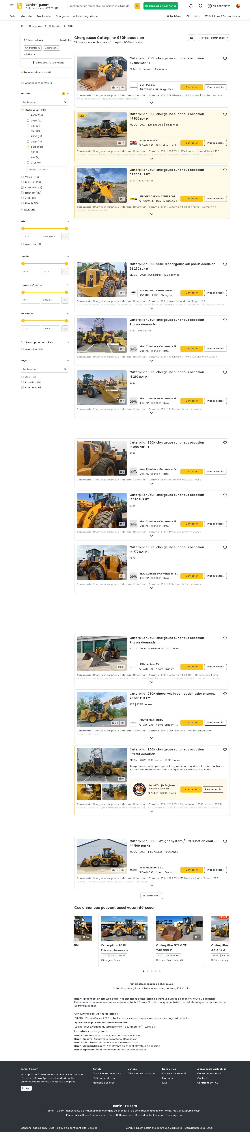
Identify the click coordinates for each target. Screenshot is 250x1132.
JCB (178, 988)
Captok (186, 988)
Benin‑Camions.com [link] (94, 1115)
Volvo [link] (32, 177)
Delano (148, 988)
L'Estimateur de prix (104, 1078)
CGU (51, 1127)
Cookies (92, 1127)
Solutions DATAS (207, 1082)
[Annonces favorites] (200, 5)
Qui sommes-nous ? (209, 1073)
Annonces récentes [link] (38, 83)
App (27, 1088)
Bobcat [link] (33, 182)
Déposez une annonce (162, 5)
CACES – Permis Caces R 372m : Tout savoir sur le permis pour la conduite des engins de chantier (132, 1018)
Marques (167, 1078)
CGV (44, 1127)
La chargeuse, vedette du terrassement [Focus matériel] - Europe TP (115, 1026)
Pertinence (212, 37)
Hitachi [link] (32, 203)
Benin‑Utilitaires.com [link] (121, 1115)
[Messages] (190, 5)
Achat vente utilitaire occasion (121, 1042)
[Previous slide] (76, 941)
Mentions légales (31, 1127)
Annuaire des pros (104, 1082)
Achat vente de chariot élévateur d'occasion (133, 1045)
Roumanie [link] (33, 387)
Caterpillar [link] (50, 48)
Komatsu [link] (33, 187)
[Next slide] (228, 941)
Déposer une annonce (141, 1073)
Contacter (192, 87)
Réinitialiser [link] (66, 40)
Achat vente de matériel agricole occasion (121, 1049)
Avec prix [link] (33, 244)
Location (195, 16)
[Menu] (11, 5)
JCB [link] (30, 198)
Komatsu (159, 988)
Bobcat (139, 988)
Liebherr (170, 988)
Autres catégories (84, 16)
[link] (48, 115)
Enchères (175, 16)
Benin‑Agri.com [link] (175, 1115)
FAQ (164, 1082)
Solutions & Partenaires (223, 16)
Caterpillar (35, 110)
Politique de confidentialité (71, 1127)
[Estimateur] (191, 38)
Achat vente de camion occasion (121, 1035)
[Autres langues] (238, 6)
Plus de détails (215, 87)
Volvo (130, 988)
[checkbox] (225, 58)
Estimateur (153, 895)
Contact (202, 1078)
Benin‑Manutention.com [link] (149, 1115)
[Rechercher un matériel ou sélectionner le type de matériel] (137, 6)
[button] (144, 971)
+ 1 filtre (28, 54)
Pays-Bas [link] (33, 382)
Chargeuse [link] (31, 48)
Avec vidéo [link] (34, 349)
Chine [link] (30, 377)
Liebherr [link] (33, 192)
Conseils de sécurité (174, 1073)
